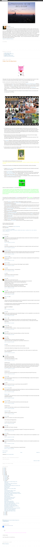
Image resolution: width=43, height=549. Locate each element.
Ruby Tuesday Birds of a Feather (9, 498)
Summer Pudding (28, 208)
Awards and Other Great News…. (9, 501)
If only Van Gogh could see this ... (9, 53)
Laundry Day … (6, 482)
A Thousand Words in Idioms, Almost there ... (11, 483)
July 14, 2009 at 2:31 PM (9, 443)
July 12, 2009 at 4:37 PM (9, 437)
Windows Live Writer (29, 83)
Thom (14, 187)
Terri (5, 382)
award (11, 230)
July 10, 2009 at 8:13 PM (9, 329)
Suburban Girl (6, 256)
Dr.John (5, 355)
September (6, 478)
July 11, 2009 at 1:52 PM (9, 413)
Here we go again (9, 210)
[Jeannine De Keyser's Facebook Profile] (3, 527)
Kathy (5, 311)
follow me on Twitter (37, 460)
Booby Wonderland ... (7, 496)
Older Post (38, 452)
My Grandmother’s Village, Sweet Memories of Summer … (13, 493)
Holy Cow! (5, 489)
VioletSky (5, 325)
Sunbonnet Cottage (10, 208)
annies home (6, 400)
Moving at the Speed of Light (11, 175)
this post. (34, 83)
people (35, 230)
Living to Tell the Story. (16, 226)
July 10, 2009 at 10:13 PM (9, 352)
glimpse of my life (29, 230)
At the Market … (6, 500)
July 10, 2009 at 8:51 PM (9, 334)
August (5, 479)
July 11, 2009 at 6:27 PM (9, 430)
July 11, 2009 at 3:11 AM (9, 380)
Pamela (5, 433)
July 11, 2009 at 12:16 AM (9, 368)
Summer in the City (7, 486)
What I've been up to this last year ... (9, 56)
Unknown (5, 376)
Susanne (5, 416)
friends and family (21, 230)
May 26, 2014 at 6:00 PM (9, 448)
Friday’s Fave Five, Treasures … (9, 495)
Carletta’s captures (10, 168)
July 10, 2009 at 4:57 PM (9, 270)
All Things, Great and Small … (8, 494)
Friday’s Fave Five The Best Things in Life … (11, 481)
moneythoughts (6, 250)
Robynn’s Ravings (10, 214)
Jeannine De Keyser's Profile (5, 525)
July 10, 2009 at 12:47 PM (9, 242)
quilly (5, 344)
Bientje (5, 236)
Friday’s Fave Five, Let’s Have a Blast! (10, 488)
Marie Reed (6, 262)
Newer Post (4, 452)
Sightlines (9, 219)
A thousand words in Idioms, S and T (9, 497)
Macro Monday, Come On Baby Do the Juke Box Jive (12, 485)
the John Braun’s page (17, 202)
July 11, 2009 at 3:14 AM (9, 385)
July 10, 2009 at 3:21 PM (9, 260)
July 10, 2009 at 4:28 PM (9, 265)
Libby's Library (6, 296)
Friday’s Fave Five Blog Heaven (9, 502)
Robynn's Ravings (7, 387)
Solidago (7, 140)
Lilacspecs (9, 201)
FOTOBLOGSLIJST (6, 521)
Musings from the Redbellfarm (12, 212)
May (5, 512)
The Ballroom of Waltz (7, 484)
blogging (15, 230)
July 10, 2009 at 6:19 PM (9, 315)
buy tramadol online (7, 447)
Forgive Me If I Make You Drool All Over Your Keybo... (12, 492)
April (5, 513)
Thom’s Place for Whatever (11, 173)
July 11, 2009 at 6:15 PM (9, 423)
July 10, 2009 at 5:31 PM (9, 287)
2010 (4, 473)
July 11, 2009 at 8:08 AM (9, 408)
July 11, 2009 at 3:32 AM (9, 391)
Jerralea (5, 331)
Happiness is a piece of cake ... (9, 55)
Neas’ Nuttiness (13, 220)
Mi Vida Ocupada (9, 171)
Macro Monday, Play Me (7, 499)
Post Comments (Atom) (10, 454)
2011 (4, 472)
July (5, 480)
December (6, 475)
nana (5, 273)
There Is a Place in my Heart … (9, 491)
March (5, 514)
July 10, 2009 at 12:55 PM (9, 247)
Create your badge (11, 525)
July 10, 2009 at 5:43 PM (9, 309)
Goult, (32, 213)
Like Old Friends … (7, 487)
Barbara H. (6, 394)
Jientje (8, 26)
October (5, 477)
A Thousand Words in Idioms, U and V (10, 490)
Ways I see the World (10, 172)
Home (21, 452)
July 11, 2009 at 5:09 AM (9, 403)
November (6, 476)
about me (8, 230)
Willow (5, 425)
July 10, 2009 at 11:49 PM (9, 360)
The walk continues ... (7, 54)
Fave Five (7, 226)
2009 (4, 474)
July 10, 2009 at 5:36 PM (9, 294)
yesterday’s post (33, 87)
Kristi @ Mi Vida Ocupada (8, 439)
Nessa (5, 290)
